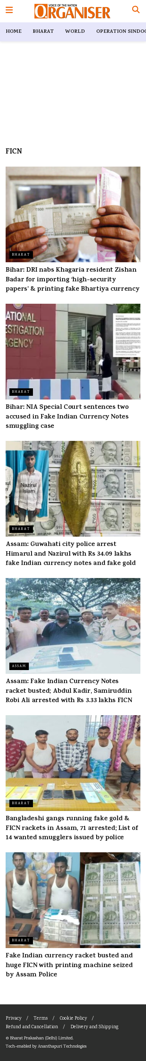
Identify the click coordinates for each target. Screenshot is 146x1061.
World (75, 32)
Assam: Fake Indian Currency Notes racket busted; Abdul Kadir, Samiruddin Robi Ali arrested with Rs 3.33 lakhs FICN (69, 691)
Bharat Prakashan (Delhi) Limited (41, 1038)
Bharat (43, 32)
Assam (19, 666)
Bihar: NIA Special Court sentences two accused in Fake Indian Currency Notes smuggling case (67, 417)
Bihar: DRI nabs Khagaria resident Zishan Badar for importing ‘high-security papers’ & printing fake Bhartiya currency (72, 280)
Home (13, 32)
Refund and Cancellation (32, 1027)
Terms (41, 1018)
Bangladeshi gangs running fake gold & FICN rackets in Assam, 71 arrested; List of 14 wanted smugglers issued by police (72, 828)
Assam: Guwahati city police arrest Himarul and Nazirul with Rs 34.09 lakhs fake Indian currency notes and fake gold (71, 554)
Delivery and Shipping (94, 1027)
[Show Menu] (9, 11)
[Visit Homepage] (72, 11)
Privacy (13, 1018)
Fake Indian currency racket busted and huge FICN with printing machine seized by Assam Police (69, 966)
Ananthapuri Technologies (62, 1046)
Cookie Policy (73, 1018)
